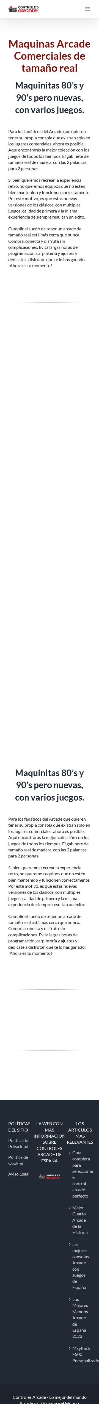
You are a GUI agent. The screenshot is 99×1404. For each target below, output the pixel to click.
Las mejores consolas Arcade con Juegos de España (80, 1266)
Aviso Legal (18, 1173)
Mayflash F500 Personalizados (80, 1354)
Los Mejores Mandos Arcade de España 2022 (80, 1318)
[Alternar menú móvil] (88, 9)
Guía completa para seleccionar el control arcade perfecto (80, 1174)
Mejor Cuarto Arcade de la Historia (80, 1220)
